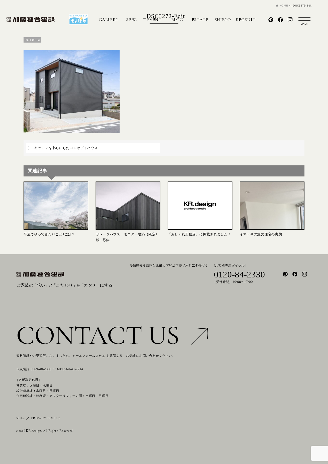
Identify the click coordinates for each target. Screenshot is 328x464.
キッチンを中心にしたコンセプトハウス (66, 148)
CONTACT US (97, 335)
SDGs (20, 418)
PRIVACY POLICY (46, 418)
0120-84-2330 (239, 274)
